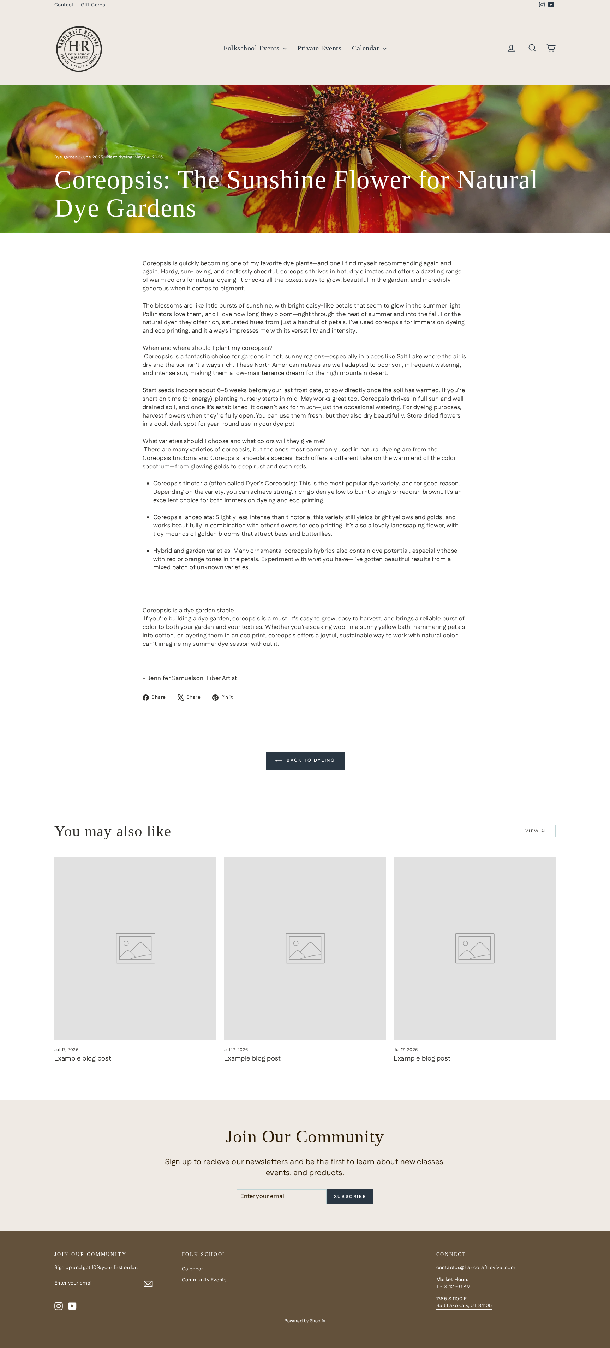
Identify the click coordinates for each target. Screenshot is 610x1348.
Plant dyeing (119, 157)
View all (537, 831)
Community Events (204, 1279)
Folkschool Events (252, 48)
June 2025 (92, 157)
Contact (64, 4)
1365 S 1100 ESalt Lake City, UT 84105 (464, 1302)
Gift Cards (93, 4)
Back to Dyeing (310, 760)
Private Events (319, 48)
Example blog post (82, 1058)
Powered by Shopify (305, 1321)
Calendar (366, 48)
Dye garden (66, 157)
